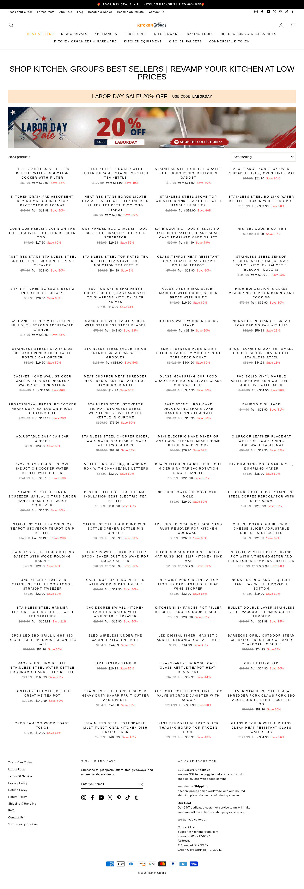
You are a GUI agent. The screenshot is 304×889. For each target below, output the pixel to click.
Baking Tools (200, 34)
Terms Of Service (20, 776)
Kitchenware (167, 34)
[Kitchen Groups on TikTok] (127, 797)
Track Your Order (20, 11)
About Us (65, 11)
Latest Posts (45, 11)
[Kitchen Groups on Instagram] (83, 797)
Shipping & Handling (22, 803)
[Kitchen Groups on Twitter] (110, 797)
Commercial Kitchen (229, 41)
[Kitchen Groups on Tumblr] (136, 797)
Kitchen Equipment (143, 41)
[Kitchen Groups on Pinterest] (118, 797)
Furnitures (135, 34)
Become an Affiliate (130, 11)
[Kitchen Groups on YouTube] (101, 797)
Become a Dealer (100, 11)
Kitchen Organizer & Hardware (85, 41)
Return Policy (17, 796)
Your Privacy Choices (23, 824)
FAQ (80, 11)
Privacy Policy (18, 783)
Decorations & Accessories (249, 34)
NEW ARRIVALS (74, 34)
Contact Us (156, 11)
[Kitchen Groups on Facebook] (92, 797)
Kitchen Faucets (185, 41)
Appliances (106, 34)
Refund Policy (17, 790)
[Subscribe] (140, 784)
